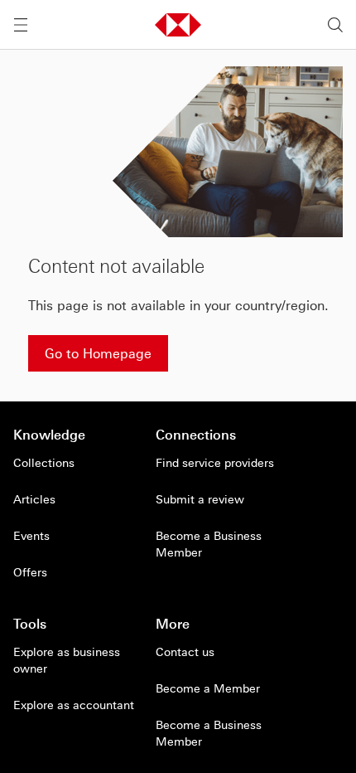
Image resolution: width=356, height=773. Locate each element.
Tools (29, 623)
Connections (196, 434)
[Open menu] (20, 24)
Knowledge (49, 434)
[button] (178, 24)
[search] (335, 24)
